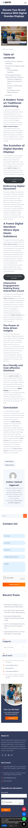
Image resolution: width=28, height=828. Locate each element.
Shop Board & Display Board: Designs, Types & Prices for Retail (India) (14, 618)
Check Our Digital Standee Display (14, 180)
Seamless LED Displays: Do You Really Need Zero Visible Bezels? (13, 605)
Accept (4, 825)
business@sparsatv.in (11, 665)
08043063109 (9, 668)
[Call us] (24, 814)
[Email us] (24, 809)
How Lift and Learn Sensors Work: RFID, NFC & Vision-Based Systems (14, 611)
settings (16, 822)
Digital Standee (9, 465)
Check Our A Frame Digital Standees (14, 277)
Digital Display (9, 461)
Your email (4, 792)
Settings (11, 825)
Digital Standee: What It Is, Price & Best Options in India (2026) (14, 633)
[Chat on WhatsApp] (24, 819)
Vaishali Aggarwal (9, 49)
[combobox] (14, 647)
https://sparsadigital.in (12, 671)
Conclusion (8, 95)
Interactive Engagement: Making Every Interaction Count (14, 81)
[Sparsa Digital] (6, 2)
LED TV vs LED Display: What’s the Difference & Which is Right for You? (14, 626)
